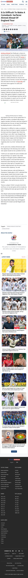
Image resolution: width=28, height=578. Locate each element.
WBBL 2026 (17, 512)
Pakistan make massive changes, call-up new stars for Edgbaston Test (12, 312)
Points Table (14, 4)
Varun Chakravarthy (18, 488)
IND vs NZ (3, 504)
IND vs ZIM (3, 512)
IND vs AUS (3, 498)
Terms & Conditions (20, 570)
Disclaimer (21, 553)
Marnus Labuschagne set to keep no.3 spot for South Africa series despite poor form (13, 389)
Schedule (21, 4)
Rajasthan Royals (4, 480)
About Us (14, 553)
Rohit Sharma (17, 474)
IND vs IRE (3, 514)
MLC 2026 (17, 508)
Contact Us (6, 553)
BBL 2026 (17, 498)
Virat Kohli (17, 476)
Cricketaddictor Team (8, 24)
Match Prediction (4, 533)
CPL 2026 (16, 500)
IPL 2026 (3, 4)
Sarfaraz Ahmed (5, 53)
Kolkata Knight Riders (4, 470)
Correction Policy (20, 565)
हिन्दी (17, 462)
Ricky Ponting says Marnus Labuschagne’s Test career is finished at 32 (13, 331)
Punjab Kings (3, 478)
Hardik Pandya (17, 478)
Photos (2, 541)
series (22, 57)
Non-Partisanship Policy (10, 565)
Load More (14, 451)
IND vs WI (3, 510)
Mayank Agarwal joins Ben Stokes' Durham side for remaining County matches (13, 274)
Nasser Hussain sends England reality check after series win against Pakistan (13, 407)
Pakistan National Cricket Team (14, 226)
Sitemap (8, 558)
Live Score (3, 523)
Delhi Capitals (3, 476)
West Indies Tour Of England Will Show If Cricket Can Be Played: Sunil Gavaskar (13, 202)
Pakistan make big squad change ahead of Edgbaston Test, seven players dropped (13, 293)
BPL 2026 (16, 506)
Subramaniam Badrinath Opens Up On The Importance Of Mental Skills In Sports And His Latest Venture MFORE (14, 195)
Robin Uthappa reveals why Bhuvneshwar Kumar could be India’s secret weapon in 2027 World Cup (13, 369)
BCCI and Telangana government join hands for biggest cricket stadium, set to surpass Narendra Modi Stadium (13, 446)
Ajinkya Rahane (18, 480)
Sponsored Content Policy (10, 570)
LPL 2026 (16, 504)
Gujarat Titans (3, 488)
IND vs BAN (3, 500)
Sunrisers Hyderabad (4, 484)
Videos (2, 539)
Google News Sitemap (17, 558)
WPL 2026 (17, 496)
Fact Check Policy (18, 563)
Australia (20, 81)
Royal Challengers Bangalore (6, 482)
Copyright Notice (9, 556)
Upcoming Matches (4, 531)
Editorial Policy (9, 563)
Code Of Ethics (14, 568)
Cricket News (3, 537)
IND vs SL (3, 508)
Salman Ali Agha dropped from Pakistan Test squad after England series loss (13, 349)
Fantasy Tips (3, 535)
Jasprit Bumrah (18, 484)
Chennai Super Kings (4, 474)
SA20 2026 (17, 510)
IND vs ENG (3, 502)
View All (23, 257)
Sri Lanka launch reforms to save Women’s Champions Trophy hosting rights (13, 426)
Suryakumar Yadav (18, 486)
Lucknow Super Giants (5, 486)
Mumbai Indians (4, 472)
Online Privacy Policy (19, 556)
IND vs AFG (3, 496)
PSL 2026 (16, 502)
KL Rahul (16, 470)
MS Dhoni (17, 472)
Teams (8, 4)
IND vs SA (3, 506)
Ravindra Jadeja (18, 482)
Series (2, 527)
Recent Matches (4, 529)
